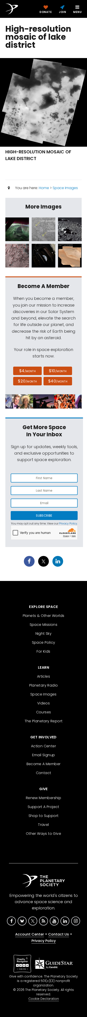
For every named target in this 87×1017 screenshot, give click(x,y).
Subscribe (44, 515)
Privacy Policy (68, 523)
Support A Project (43, 806)
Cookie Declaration (43, 998)
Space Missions (44, 624)
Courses (43, 712)
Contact (43, 772)
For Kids (43, 651)
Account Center (29, 934)
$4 (27, 371)
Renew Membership (43, 797)
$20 (27, 381)
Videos (43, 703)
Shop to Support (44, 815)
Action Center (43, 746)
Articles (43, 676)
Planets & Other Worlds (43, 615)
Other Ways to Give (43, 833)
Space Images (65, 187)
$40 (57, 381)
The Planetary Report (44, 721)
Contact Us (58, 934)
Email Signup (43, 755)
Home (44, 187)
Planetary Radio (43, 685)
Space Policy (43, 642)
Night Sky (43, 633)
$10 (57, 371)
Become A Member (44, 763)
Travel (43, 824)
